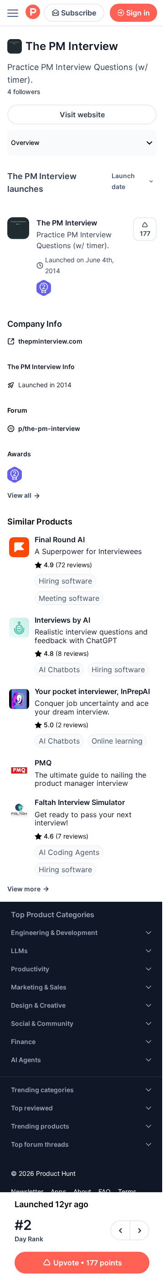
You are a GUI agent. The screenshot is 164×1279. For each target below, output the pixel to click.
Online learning (117, 740)
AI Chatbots (59, 669)
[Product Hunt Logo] (33, 12)
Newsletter (27, 1191)
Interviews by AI (62, 620)
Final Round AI (60, 539)
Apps (58, 1191)
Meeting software (69, 598)
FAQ (104, 1191)
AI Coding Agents (69, 852)
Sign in (138, 12)
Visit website (82, 114)
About (82, 1191)
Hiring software (65, 580)
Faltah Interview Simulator (80, 802)
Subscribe (78, 12)
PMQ (43, 762)
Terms (127, 1191)
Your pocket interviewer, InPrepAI (92, 691)
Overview (25, 142)
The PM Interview (66, 222)
